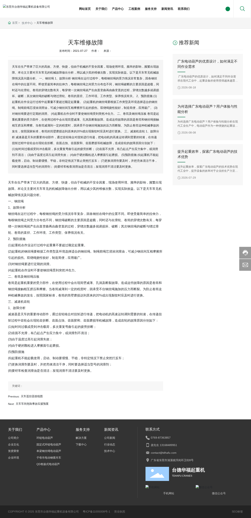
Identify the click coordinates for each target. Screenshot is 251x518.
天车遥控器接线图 (32, 396)
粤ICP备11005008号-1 (96, 511)
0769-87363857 (161, 437)
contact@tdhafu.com (163, 452)
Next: (11, 403)
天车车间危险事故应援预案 (32, 403)
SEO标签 (237, 511)
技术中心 (27, 23)
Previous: (14, 396)
